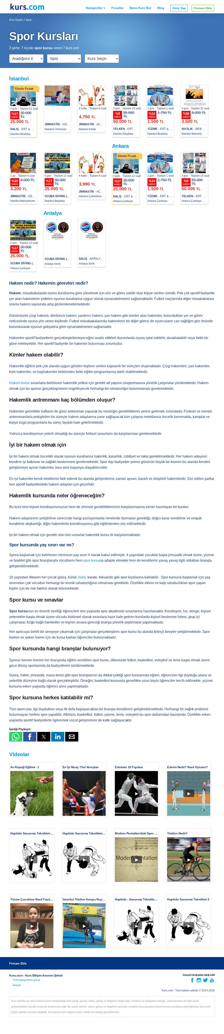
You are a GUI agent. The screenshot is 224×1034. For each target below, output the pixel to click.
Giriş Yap (179, 8)
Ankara (120, 146)
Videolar (19, 754)
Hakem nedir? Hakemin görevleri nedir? (48, 283)
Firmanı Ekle (203, 8)
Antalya (53, 213)
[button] (15, 737)
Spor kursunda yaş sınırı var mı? (41, 544)
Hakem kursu (19, 383)
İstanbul (19, 79)
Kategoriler (94, 8)
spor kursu (91, 560)
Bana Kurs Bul (140, 8)
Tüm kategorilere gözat (26, 980)
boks (82, 577)
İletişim (17, 985)
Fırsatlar (117, 8)
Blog (160, 8)
